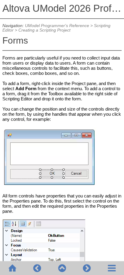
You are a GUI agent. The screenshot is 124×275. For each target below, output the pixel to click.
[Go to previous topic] (37, 268)
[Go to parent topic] (62, 268)
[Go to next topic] (86, 268)
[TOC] (111, 268)
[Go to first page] (12, 268)
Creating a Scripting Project (44, 30)
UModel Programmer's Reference (57, 25)
